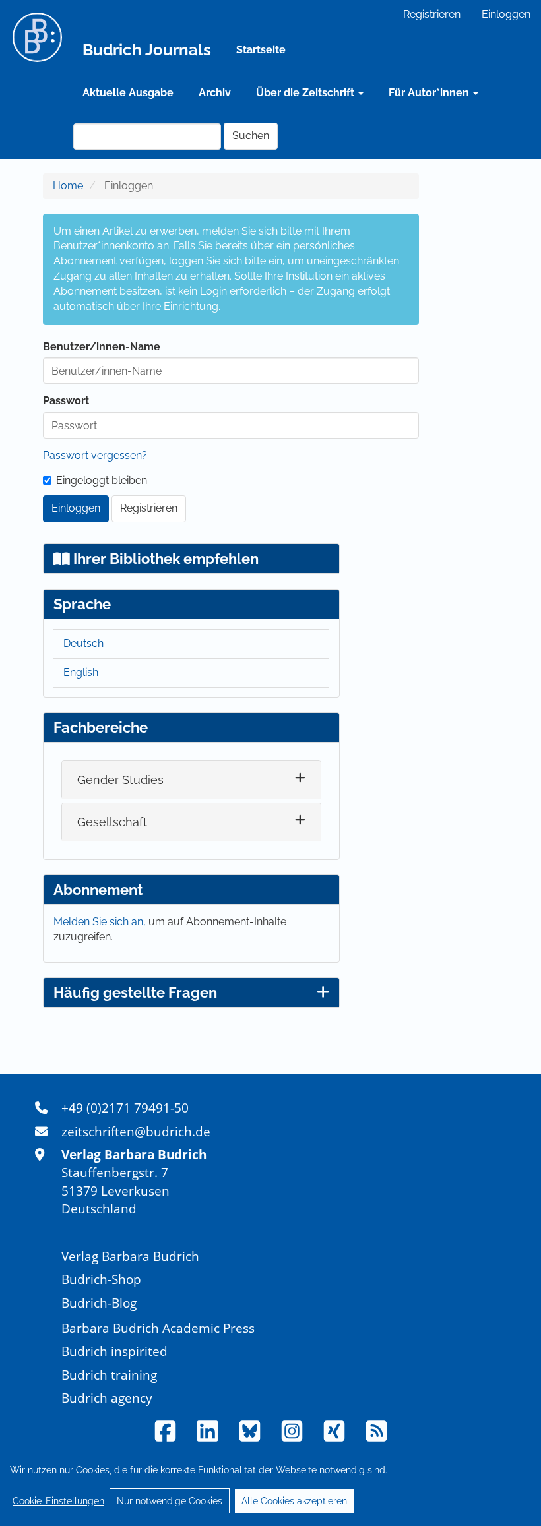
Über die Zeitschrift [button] (306, 92)
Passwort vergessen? (95, 455)
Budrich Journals (146, 49)
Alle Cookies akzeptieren (294, 1501)
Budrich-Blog (99, 1303)
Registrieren (432, 14)
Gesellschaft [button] (112, 822)
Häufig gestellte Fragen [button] (135, 992)
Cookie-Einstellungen (58, 1501)
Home (68, 185)
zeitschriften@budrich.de (135, 1131)
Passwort (66, 400)
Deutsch (83, 643)
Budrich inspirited (114, 1351)
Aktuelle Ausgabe (128, 92)
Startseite (261, 50)
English (80, 672)
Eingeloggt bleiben (101, 480)
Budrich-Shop (101, 1279)
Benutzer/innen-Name (101, 346)
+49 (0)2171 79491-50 (125, 1107)
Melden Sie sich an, (100, 921)
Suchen (250, 135)
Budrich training (109, 1375)
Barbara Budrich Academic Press (158, 1328)
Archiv (215, 92)
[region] (270, 1485)
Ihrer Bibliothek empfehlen (164, 558)
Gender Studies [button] (120, 780)
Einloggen (506, 14)
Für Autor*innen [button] (430, 92)
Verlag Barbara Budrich (130, 1256)
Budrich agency (106, 1398)
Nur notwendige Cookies (169, 1501)
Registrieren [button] (148, 508)
